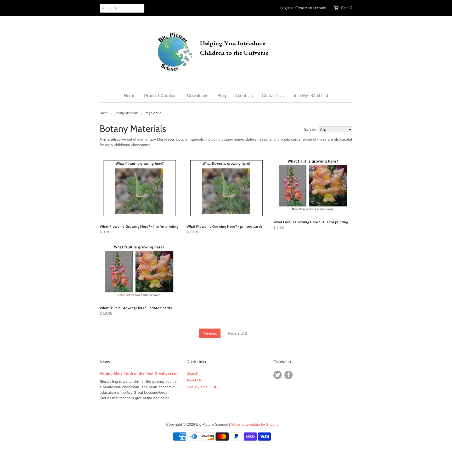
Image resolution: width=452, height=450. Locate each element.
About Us (194, 380)
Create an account (311, 7)
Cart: (346, 7)
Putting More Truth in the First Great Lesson (139, 373)
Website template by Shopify (254, 424)
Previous (209, 333)
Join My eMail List (201, 387)
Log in (285, 7)
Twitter (277, 375)
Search (192, 373)
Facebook (288, 375)
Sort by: (310, 129)
